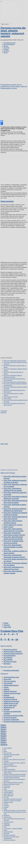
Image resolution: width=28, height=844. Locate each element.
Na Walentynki (9, 697)
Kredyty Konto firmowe (12, 693)
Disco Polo (6, 48)
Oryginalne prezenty (10, 43)
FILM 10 (4, 744)
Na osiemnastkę (9, 655)
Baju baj (6, 758)
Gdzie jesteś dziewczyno (10, 766)
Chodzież (6, 761)
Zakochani (6, 833)
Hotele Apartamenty (11, 685)
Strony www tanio (10, 705)
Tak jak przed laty (9, 822)
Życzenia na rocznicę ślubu (13, 715)
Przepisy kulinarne (10, 699)
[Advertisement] (14, 69)
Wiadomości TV (9, 707)
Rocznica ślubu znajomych (13, 653)
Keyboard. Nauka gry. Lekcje (11, 784)
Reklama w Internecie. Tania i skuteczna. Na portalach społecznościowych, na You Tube (15, 812)
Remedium (6, 815)
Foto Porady (8, 683)
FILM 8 (3, 740)
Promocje (6, 805)
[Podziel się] (14, 124)
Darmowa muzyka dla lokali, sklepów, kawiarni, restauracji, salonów (13, 31)
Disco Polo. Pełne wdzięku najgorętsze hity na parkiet (14, 530)
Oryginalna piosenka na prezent (13, 799)
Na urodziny (8, 660)
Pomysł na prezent (10, 649)
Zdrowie (6, 709)
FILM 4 (3, 731)
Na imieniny (8, 657)
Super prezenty (7, 201)
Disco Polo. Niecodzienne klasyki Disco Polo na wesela (15, 502)
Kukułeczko (7, 787)
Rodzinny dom (7, 817)
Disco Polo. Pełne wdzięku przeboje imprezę (13, 522)
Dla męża (7, 664)
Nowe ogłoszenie (8, 795)
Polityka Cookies (8, 802)
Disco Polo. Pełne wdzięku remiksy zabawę (13, 572)
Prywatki (6, 807)
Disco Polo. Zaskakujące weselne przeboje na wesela (15, 514)
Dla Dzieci (6, 51)
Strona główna (8, 748)
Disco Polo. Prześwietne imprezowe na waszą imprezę (14, 534)
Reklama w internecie (11, 701)
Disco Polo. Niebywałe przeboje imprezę (15, 382)
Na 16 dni (14, 470)
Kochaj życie (7, 786)
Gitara (5, 768)
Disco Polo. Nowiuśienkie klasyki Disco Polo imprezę (15, 518)
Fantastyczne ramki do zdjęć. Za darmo (14, 763)
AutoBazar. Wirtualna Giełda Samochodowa (11, 755)
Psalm (5, 809)
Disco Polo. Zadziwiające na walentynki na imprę (13, 568)
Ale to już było (7, 753)
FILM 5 (3, 734)
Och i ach (6, 797)
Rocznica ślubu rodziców (12, 651)
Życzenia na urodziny (9, 835)
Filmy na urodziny (8, 764)
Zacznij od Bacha (8, 832)
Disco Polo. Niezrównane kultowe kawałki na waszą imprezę (13, 547)
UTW (5, 827)
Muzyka (6, 46)
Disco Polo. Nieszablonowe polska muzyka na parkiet (13, 538)
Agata (5, 751)
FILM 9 (3, 742)
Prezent (6, 804)
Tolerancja (7, 823)
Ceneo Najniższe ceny (11, 677)
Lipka (5, 789)
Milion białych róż (8, 794)
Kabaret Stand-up (10, 691)
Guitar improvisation (9, 769)
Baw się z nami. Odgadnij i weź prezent (14, 759)
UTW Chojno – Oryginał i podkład (13, 828)
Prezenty (7, 625)
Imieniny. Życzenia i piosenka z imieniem (15, 774)
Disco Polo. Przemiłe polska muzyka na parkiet (13, 542)
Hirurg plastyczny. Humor (11, 397)
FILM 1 (3, 725)
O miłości (6, 49)
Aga (5, 749)
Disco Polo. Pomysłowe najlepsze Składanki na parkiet (13, 376)
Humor (6, 687)
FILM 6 (3, 736)
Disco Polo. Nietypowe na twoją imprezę (15, 360)
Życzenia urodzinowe (11, 670)
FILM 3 (3, 729)
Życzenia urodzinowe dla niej (14, 721)
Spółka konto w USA (11, 703)
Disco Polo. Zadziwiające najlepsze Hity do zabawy (13, 489)
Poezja (6, 623)
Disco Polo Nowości (9, 44)
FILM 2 (3, 727)
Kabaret (6, 689)
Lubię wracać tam (8, 791)
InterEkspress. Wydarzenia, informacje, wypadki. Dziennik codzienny (14, 776)
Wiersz (5, 830)
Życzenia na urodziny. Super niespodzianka (11, 837)
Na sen (6, 52)
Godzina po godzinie (6, 470)
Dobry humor (7, 398)
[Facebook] (14, 121)
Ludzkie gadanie (8, 792)
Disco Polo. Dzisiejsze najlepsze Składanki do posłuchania (15, 510)
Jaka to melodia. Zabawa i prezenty (13, 782)
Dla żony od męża (10, 662)
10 (17, 639)
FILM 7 (3, 738)
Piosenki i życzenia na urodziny (12, 800)
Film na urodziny (10, 681)
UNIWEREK (7, 825)
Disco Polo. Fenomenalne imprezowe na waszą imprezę (14, 556)
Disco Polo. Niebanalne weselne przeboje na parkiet (15, 481)
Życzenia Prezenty (10, 717)
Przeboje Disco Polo (12, 631)
